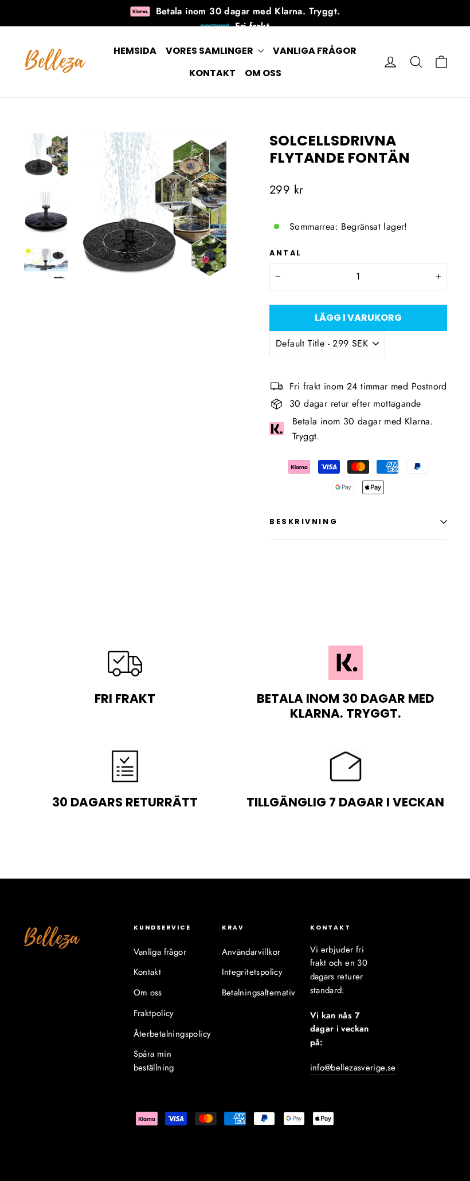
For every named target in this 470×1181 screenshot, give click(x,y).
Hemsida (134, 50)
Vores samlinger (210, 50)
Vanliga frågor (315, 50)
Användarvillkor (251, 952)
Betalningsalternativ (257, 992)
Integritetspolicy (252, 972)
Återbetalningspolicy (169, 1034)
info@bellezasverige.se (353, 1067)
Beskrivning (303, 521)
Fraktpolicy (154, 1013)
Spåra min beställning (154, 1061)
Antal (285, 253)
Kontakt (212, 73)
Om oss (263, 73)
